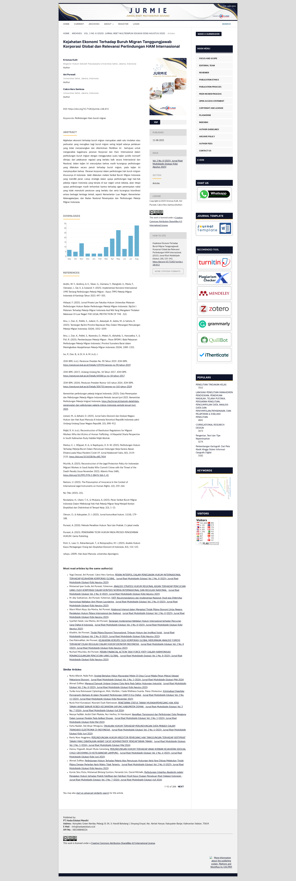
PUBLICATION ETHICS (209, 80)
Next (181, 786)
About (108, 24)
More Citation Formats (167, 271)
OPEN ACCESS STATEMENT (211, 101)
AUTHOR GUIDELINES (209, 129)
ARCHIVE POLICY (207, 136)
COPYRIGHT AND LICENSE (211, 108)
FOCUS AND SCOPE (208, 58)
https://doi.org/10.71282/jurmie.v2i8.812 (88, 109)
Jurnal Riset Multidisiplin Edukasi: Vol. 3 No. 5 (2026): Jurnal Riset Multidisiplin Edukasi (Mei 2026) (137, 680)
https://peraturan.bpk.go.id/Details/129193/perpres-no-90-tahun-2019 (97, 365)
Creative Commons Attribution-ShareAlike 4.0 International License (166, 221)
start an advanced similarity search (92, 793)
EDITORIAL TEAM (207, 65)
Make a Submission (209, 34)
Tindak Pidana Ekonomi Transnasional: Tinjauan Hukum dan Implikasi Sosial (126, 633)
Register (123, 24)
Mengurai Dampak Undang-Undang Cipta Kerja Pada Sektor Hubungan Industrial (123, 684)
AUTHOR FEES (205, 144)
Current (79, 24)
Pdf (156, 122)
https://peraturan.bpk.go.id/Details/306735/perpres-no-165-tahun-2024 (97, 387)
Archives (94, 24)
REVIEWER (204, 73)
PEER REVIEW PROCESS (210, 94)
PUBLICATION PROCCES (210, 87)
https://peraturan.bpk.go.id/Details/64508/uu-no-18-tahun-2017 (94, 376)
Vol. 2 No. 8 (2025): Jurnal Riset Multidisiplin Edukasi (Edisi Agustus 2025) (124, 33)
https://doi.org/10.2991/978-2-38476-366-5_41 (86, 475)
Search (226, 24)
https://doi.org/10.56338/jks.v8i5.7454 (87, 457)
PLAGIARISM (205, 115)
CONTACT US (205, 151)
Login (136, 24)
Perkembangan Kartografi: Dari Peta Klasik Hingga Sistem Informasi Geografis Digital (213, 449)
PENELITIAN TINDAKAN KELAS (211, 385)
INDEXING (203, 122)
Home (66, 24)
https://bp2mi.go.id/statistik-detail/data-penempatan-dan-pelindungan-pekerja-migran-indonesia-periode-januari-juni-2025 (101, 405)
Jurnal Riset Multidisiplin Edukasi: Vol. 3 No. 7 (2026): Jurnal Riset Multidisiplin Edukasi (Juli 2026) (115, 780)
